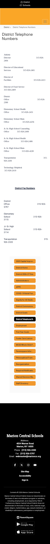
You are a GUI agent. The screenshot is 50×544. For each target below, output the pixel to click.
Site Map (25, 471)
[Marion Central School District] (25, 14)
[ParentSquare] (25, 517)
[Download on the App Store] (25, 532)
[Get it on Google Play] (25, 524)
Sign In (25, 480)
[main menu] (45, 21)
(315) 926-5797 (27, 453)
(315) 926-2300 (29, 450)
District (6, 27)
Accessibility (25, 476)
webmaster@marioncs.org (28, 456)
